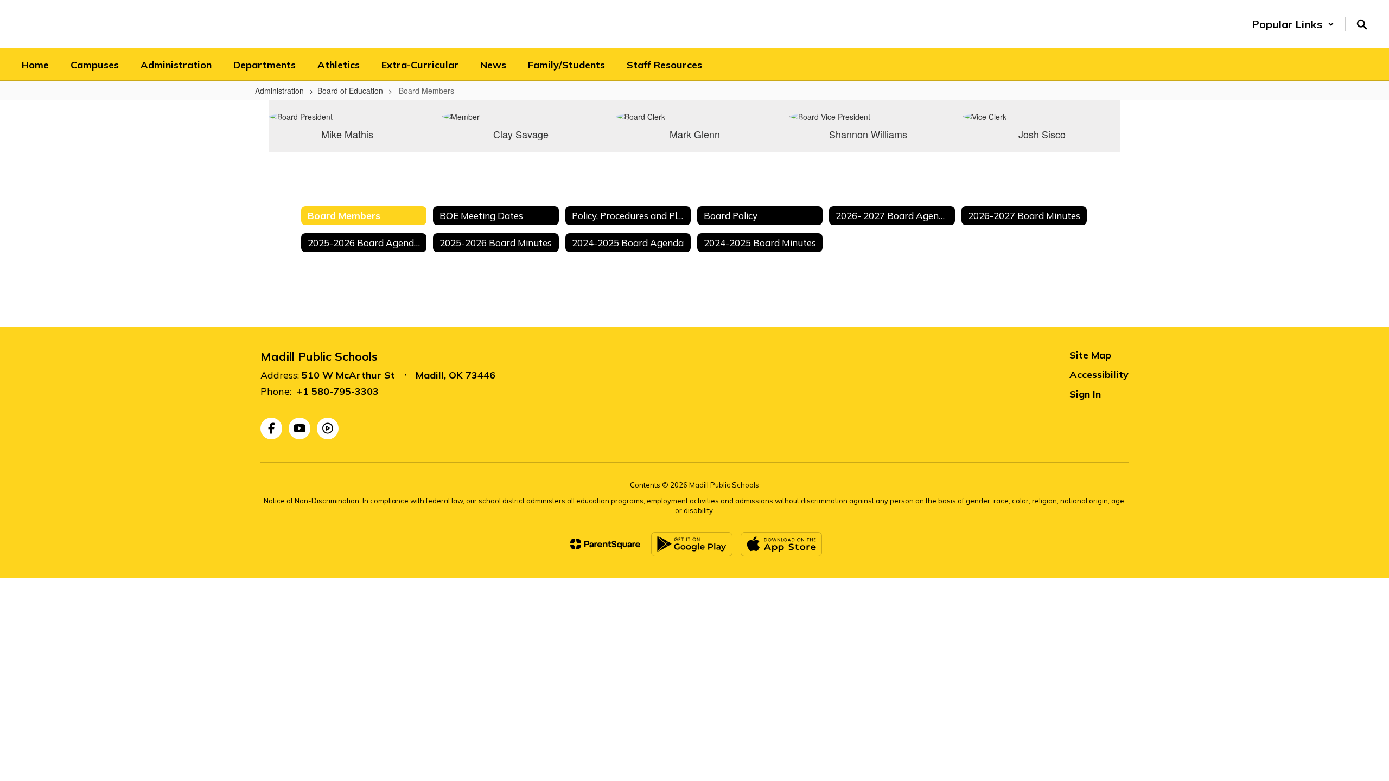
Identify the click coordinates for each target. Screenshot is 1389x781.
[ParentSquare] (605, 544)
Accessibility (1099, 374)
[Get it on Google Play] (691, 544)
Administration (279, 90)
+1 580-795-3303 (338, 391)
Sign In (1085, 394)
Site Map (1090, 355)
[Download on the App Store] (781, 544)
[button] (1293, 24)
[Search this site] (1361, 24)
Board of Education (350, 90)
